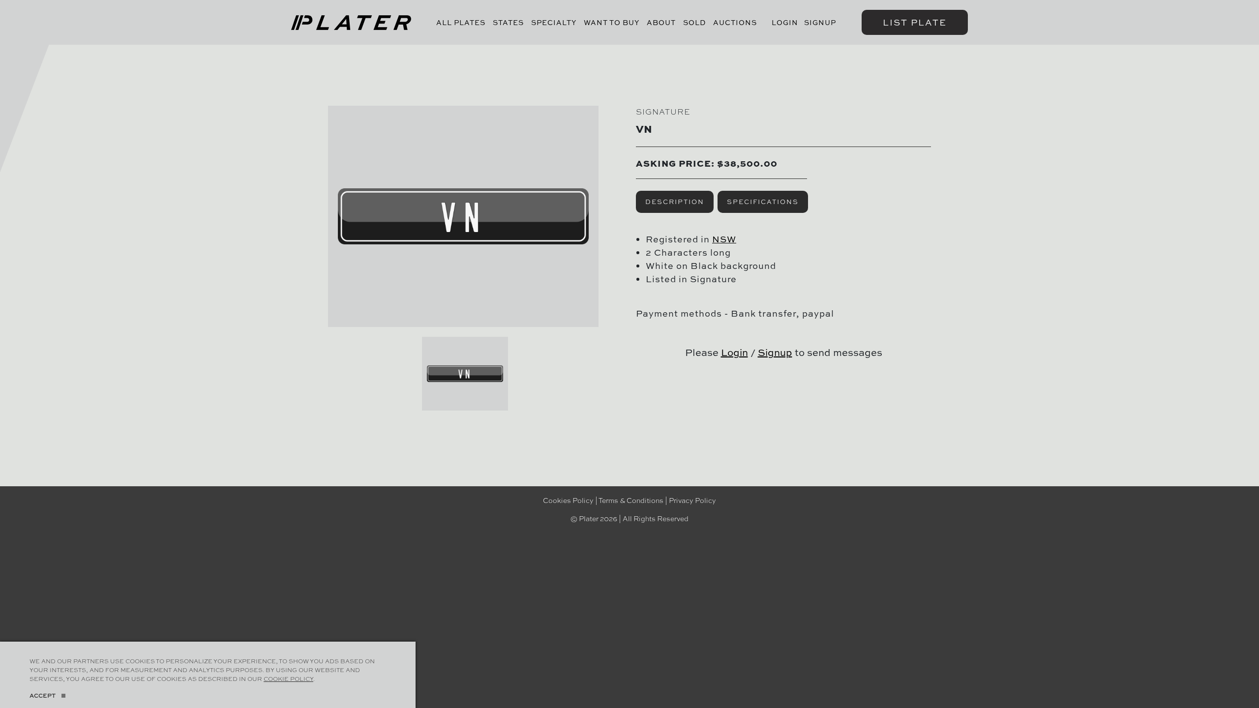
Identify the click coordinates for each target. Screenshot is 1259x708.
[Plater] (351, 22)
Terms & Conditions (631, 500)
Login (785, 22)
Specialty (553, 22)
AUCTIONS (735, 22)
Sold (694, 22)
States (508, 22)
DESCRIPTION (674, 201)
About (661, 22)
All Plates (460, 22)
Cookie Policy (288, 678)
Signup (775, 352)
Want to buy (611, 22)
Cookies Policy (568, 500)
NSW (724, 239)
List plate (915, 22)
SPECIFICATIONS (763, 201)
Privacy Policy (692, 500)
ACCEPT (43, 695)
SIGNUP (820, 22)
